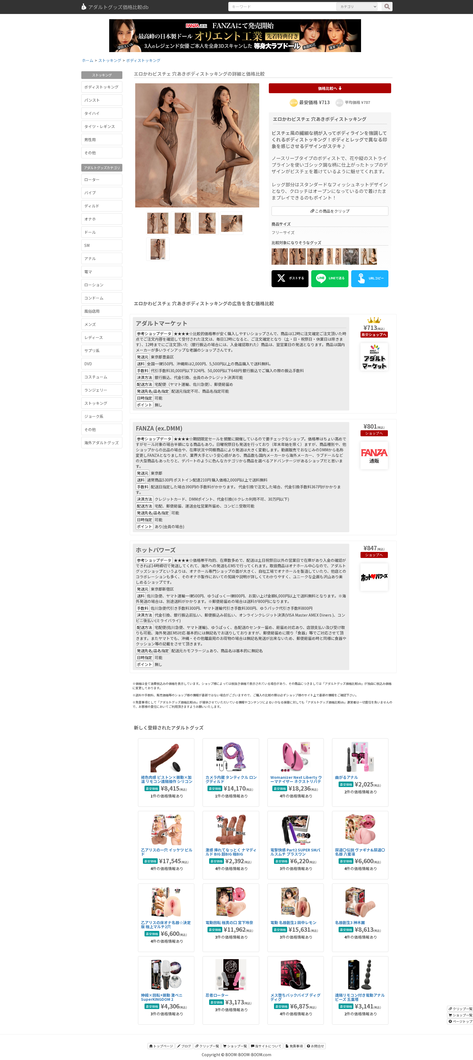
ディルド (91, 206)
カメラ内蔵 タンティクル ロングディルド (231, 779)
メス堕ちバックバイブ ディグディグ (295, 997)
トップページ (162, 1046)
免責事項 (296, 1046)
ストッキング (95, 403)
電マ (88, 271)
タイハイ (92, 113)
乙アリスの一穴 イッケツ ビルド (166, 852)
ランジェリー (95, 390)
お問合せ (317, 1046)
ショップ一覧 (236, 1046)
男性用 (90, 139)
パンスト (92, 100)
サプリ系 (92, 350)
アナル (90, 258)
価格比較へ (328, 88)
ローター (92, 179)
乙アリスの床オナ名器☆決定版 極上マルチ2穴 (166, 924)
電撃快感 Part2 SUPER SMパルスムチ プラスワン (295, 852)
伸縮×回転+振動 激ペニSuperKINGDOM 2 (162, 997)
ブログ (185, 1046)
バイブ (90, 192)
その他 (90, 152)
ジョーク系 (93, 416)
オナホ (90, 219)
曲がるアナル (346, 777)
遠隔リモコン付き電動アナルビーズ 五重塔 (360, 997)
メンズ (90, 324)
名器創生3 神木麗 (350, 922)
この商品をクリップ (332, 211)
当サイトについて (267, 1046)
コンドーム (93, 298)
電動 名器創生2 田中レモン (293, 922)
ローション (93, 284)
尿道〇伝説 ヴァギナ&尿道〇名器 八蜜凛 (360, 852)
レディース (93, 337)
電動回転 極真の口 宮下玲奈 (229, 922)
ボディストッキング (101, 87)
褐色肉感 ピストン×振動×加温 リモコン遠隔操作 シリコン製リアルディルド (166, 781)
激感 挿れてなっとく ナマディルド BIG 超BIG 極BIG (231, 852)
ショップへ (374, 433)
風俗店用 (92, 311)
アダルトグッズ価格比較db (118, 6)
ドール (90, 232)
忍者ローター (217, 995)
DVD (88, 363)
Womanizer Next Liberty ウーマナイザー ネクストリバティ (296, 781)
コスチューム (95, 377)
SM (87, 245)
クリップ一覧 (208, 1046)
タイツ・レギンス (99, 126)
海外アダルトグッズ (101, 442)
